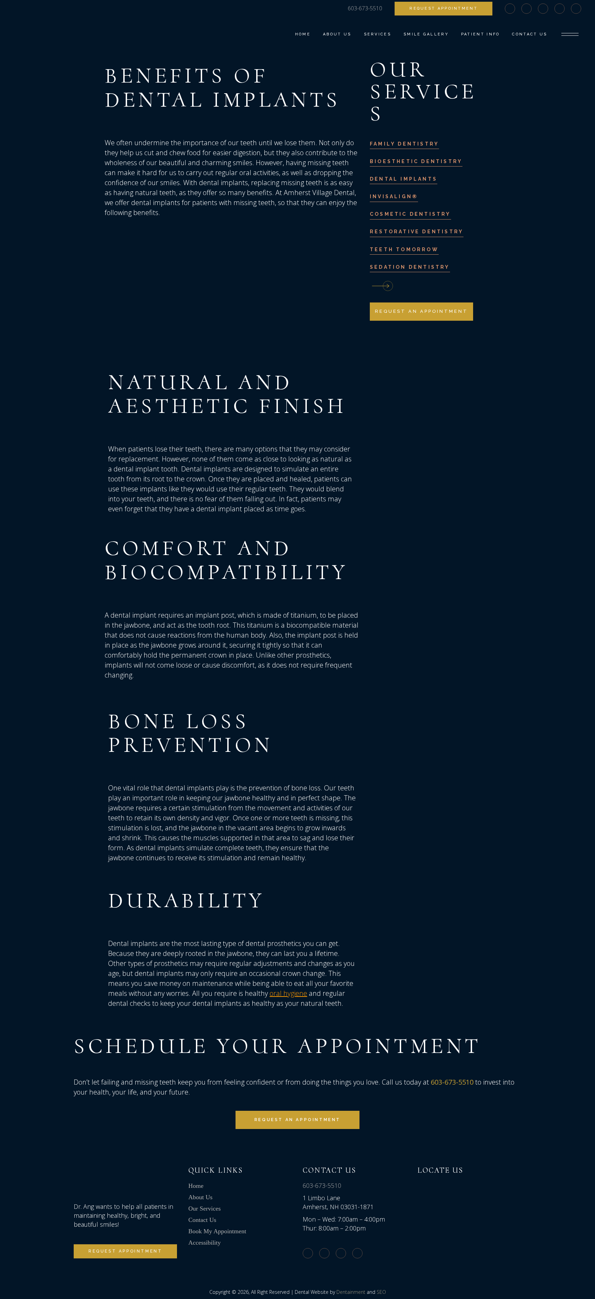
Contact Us (202, 1219)
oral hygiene (288, 993)
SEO (381, 1292)
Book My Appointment (217, 1231)
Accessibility (204, 1242)
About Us (200, 1197)
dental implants (223, 182)
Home (195, 1185)
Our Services (204, 1208)
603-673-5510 (322, 1185)
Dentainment (350, 1292)
